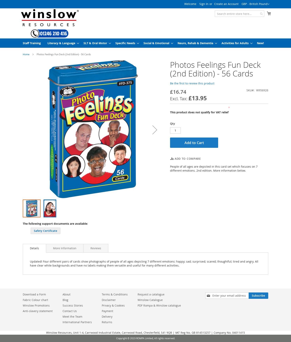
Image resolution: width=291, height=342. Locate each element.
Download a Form (34, 294)
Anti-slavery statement (38, 311)
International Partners (77, 322)
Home (26, 54)
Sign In (203, 4)
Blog (65, 300)
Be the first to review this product (192, 83)
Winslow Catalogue (150, 300)
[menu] (145, 43)
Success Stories (73, 305)
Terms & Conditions (115, 294)
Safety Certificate (45, 231)
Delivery (107, 316)
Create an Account (226, 4)
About (66, 294)
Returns (107, 322)
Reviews (95, 248)
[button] (255, 4)
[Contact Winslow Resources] (49, 35)
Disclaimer (109, 300)
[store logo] (49, 17)
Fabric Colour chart (35, 300)
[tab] (34, 248)
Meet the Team (72, 316)
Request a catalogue (151, 294)
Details (34, 248)
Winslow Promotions (36, 305)
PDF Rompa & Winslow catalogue (159, 305)
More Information (64, 248)
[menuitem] (31, 43)
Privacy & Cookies (113, 305)
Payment (107, 311)
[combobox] (239, 14)
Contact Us (70, 311)
